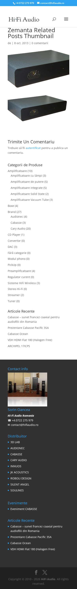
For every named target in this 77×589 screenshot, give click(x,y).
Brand (12, 212)
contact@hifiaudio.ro (24, 425)
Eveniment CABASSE (23, 509)
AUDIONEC (17, 448)
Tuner (12, 301)
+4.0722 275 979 (22, 420)
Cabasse (16, 223)
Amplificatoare (17, 171)
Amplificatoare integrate (27, 188)
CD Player (14, 234)
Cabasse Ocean (18, 334)
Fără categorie (17, 253)
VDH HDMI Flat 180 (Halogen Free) (30, 340)
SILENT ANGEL (19, 484)
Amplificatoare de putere (27, 182)
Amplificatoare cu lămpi (26, 175)
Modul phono (16, 259)
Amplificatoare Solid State (28, 194)
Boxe (11, 206)
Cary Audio (18, 228)
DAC (10, 247)
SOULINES (17, 490)
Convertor (14, 241)
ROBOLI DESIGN (20, 478)
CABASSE (16, 454)
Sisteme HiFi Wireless (22, 283)
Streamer (14, 295)
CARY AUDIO (18, 460)
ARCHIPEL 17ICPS (19, 346)
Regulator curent (19, 277)
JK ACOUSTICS (19, 472)
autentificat (33, 148)
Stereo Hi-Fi (15, 289)
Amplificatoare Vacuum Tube (30, 200)
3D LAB (15, 442)
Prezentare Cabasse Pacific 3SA (28, 328)
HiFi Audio (48, 579)
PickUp (12, 265)
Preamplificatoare (19, 271)
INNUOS (15, 466)
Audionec (17, 216)
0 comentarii (40, 43)
